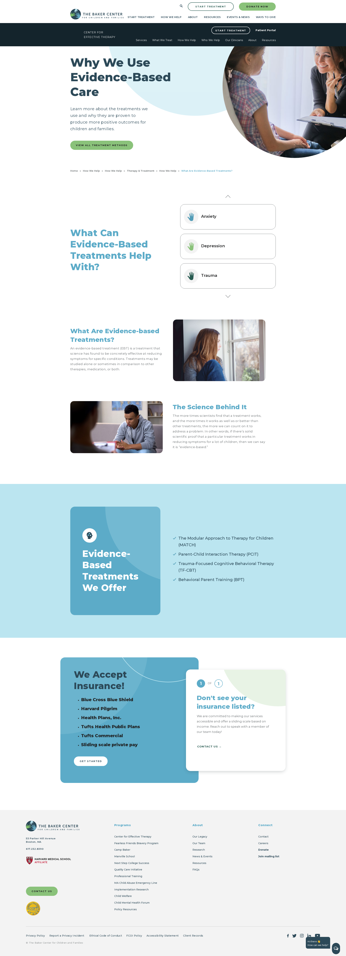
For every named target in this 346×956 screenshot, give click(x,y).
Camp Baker (122, 849)
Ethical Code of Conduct (105, 935)
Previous (228, 197)
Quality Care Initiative (128, 869)
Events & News (238, 17)
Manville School (124, 856)
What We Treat (162, 40)
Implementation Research (131, 889)
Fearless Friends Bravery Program (136, 843)
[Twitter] (294, 935)
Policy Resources (125, 909)
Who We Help (210, 40)
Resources (212, 17)
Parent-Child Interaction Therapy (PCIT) (218, 554)
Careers (263, 843)
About (193, 17)
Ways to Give (266, 17)
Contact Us (207, 746)
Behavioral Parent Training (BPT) (211, 579)
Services (141, 40)
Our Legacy (199, 836)
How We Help (171, 17)
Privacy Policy (35, 935)
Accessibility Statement (163, 935)
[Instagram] (302, 935)
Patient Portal (266, 30)
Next (228, 295)
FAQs (195, 869)
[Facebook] (288, 935)
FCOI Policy (134, 935)
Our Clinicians (234, 40)
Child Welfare (123, 896)
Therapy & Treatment (140, 170)
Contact (263, 836)
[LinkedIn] (309, 935)
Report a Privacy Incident (67, 935)
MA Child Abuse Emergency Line (135, 882)
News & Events (202, 856)
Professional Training (128, 876)
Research (198, 849)
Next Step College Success (131, 863)
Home (74, 170)
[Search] (181, 7)
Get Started (91, 761)
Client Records (193, 935)
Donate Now (257, 6)
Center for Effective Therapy (132, 836)
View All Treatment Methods (102, 145)
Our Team (198, 843)
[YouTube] (317, 935)
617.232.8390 (34, 848)
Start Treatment (210, 6)
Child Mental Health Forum (132, 902)
